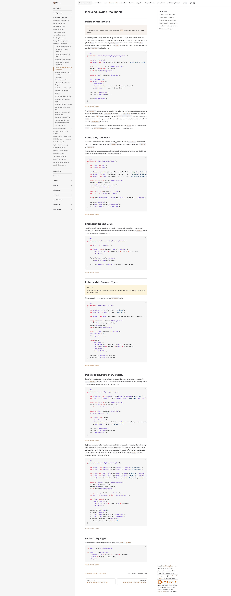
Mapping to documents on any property (168, 26)
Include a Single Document (167, 14)
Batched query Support (166, 29)
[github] (194, 3)
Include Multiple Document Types (168, 23)
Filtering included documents (167, 20)
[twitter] (190, 3)
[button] (62, 8)
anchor (97, 106)
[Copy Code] (144, 54)
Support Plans (162, 591)
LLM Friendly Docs (168, 566)
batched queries (125, 543)
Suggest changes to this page (96, 573)
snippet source (89, 106)
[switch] (185, 3)
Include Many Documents (166, 17)
